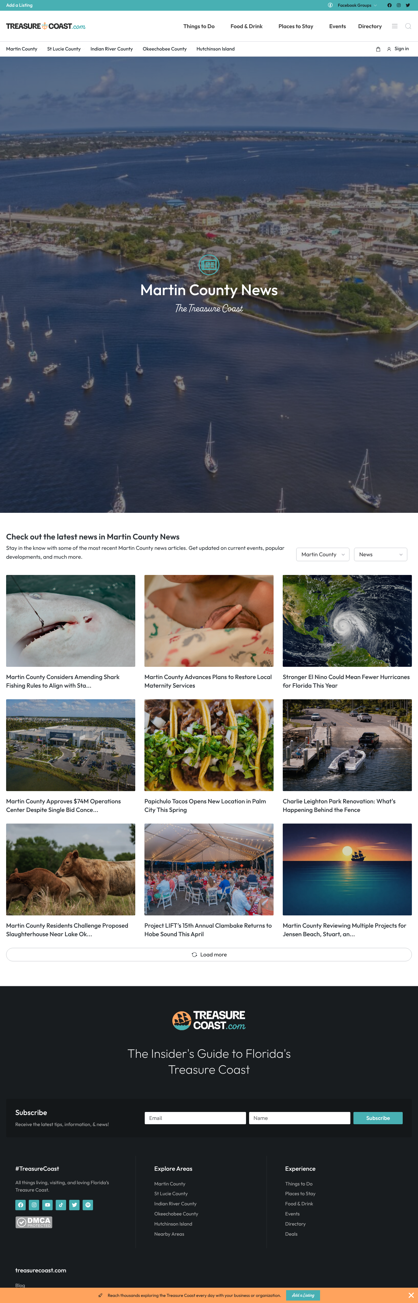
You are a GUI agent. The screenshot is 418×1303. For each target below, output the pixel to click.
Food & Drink (299, 1204)
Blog (20, 1285)
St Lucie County (171, 1194)
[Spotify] (88, 1205)
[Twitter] (408, 5)
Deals (291, 1234)
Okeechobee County (176, 1214)
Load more (213, 954)
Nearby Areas (169, 1234)
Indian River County (175, 1204)
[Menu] (394, 26)
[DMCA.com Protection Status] (33, 1227)
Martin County (169, 1184)
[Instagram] (399, 5)
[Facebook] (389, 5)
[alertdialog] (209, 1295)
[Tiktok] (61, 1205)
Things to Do (298, 1184)
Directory (295, 1224)
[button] (378, 49)
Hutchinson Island (173, 1224)
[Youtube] (47, 1205)
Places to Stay (300, 1194)
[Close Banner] (411, 1295)
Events (292, 1214)
